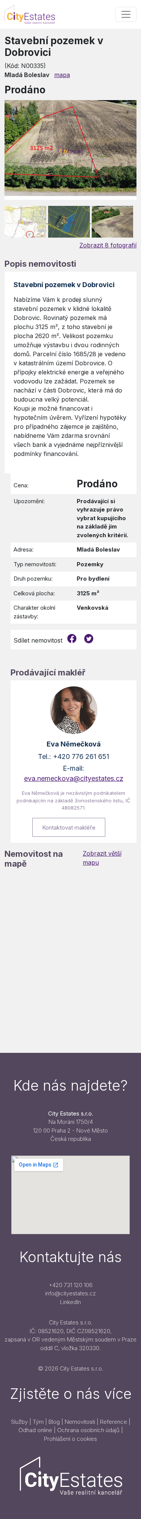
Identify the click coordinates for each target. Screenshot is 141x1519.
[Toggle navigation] (125, 14)
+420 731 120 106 (70, 1285)
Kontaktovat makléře (69, 827)
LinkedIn (70, 1302)
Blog (54, 1421)
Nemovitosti (80, 1421)
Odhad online (35, 1430)
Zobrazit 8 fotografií (107, 245)
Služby (19, 1421)
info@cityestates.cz (70, 1293)
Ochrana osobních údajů (88, 1430)
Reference (113, 1421)
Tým (38, 1421)
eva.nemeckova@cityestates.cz (73, 778)
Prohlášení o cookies (70, 1438)
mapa (62, 75)
